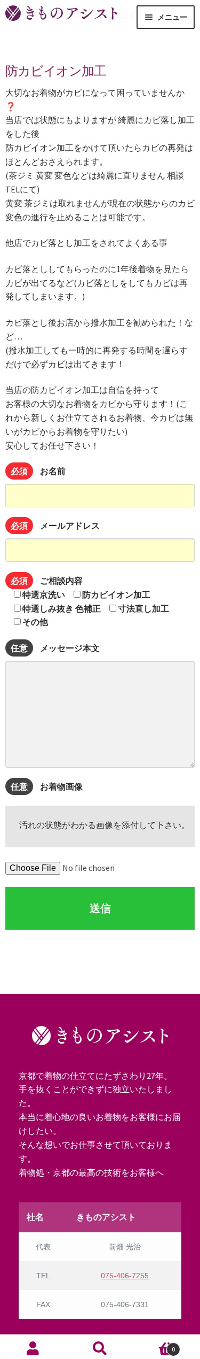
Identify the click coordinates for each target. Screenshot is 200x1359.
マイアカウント (33, 1348)
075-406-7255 (125, 1275)
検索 (100, 1348)
